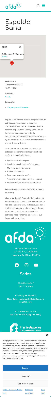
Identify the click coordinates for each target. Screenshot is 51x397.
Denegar (26, 376)
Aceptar (25, 368)
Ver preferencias (25, 383)
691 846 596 (32, 251)
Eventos (5, 57)
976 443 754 (19, 251)
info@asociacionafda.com (26, 248)
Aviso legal (43, 391)
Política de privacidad (29, 391)
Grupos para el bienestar (18, 107)
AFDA (8, 96)
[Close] (20, 47)
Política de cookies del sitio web (12, 391)
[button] (46, 335)
